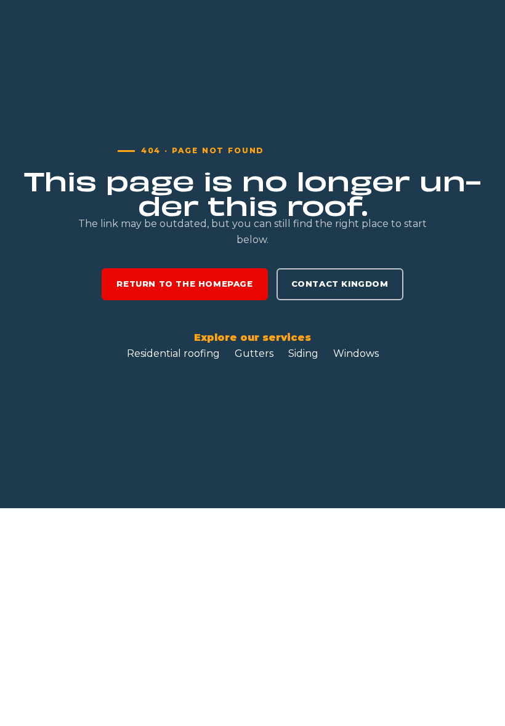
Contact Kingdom (340, 284)
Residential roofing (173, 353)
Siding (303, 353)
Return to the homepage (184, 284)
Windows (356, 353)
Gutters (254, 353)
